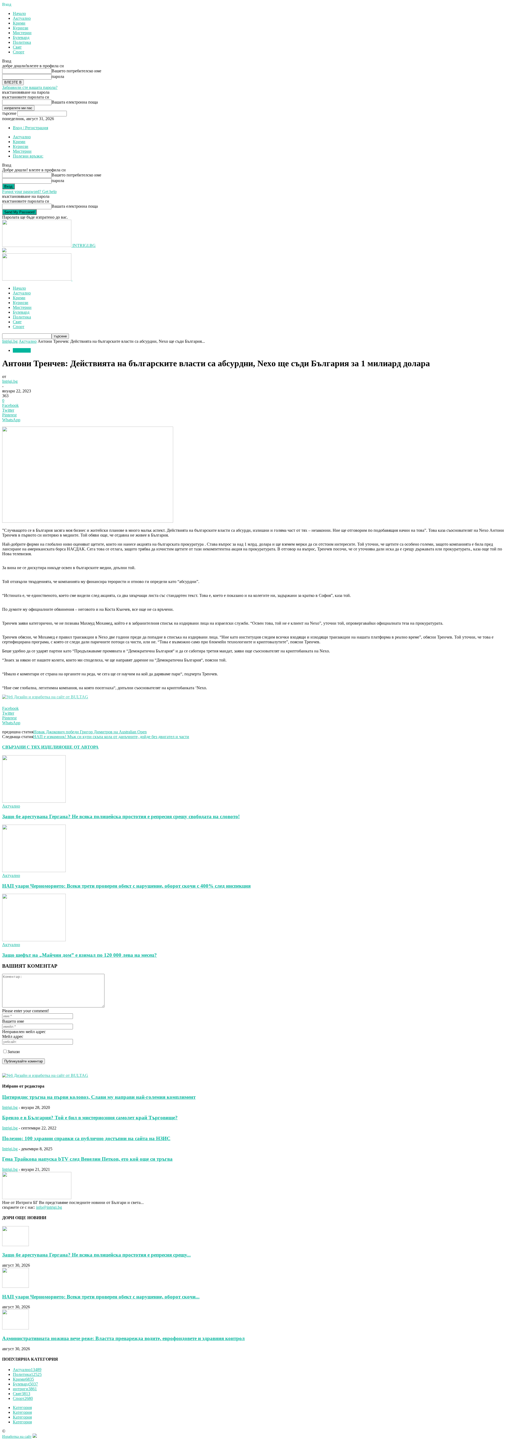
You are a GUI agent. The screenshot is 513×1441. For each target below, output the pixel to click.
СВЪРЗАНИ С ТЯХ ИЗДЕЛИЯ (32, 747)
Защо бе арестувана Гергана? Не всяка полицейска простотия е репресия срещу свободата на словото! (121, 816)
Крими (19, 23)
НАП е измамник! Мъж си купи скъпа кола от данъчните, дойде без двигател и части (111, 736)
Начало (19, 13)
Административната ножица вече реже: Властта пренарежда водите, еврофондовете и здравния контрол (123, 1338)
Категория (22, 1407)
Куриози (20, 28)
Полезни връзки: (28, 156)
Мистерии (22, 32)
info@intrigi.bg (49, 1207)
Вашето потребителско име (76, 71)
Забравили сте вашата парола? (29, 87)
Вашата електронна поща (75, 102)
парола (58, 76)
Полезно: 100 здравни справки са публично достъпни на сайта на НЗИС (86, 1138)
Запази (13, 1051)
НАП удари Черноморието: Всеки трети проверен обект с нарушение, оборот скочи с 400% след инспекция (126, 886)
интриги (25, 1389)
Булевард (21, 37)
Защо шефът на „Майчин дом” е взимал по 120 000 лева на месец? (79, 955)
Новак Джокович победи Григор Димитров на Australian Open (90, 732)
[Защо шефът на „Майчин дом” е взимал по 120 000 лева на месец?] (34, 940)
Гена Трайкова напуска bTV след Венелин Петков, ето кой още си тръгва (87, 1159)
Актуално (22, 18)
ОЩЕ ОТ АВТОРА (80, 747)
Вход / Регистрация (30, 127)
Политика (22, 42)
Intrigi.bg (10, 341)
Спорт (18, 52)
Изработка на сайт (17, 1437)
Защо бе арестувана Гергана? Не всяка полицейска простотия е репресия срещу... (96, 1255)
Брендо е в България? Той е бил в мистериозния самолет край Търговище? (90, 1117)
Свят (17, 47)
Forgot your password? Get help (29, 191)
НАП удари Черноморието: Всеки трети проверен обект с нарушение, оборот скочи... (101, 1297)
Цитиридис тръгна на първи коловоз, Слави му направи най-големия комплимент (99, 1097)
